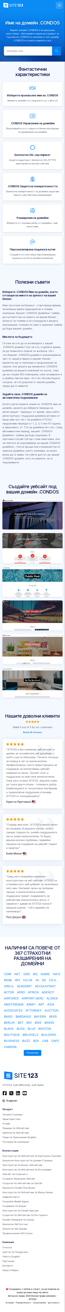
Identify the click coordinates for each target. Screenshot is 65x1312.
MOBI (8, 980)
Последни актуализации (15, 1141)
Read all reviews (32, 732)
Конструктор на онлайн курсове (20, 1210)
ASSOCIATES (13, 1010)
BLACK (9, 1029)
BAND (8, 1016)
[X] (11, 1093)
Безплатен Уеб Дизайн (14, 1228)
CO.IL (53, 980)
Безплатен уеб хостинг (15, 1224)
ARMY (30, 1004)
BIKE (38, 1022)
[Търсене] (56, 51)
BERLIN (9, 1022)
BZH (36, 1041)
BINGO (49, 1022)
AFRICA (33, 992)
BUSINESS (11, 1041)
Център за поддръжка (15, 1252)
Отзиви (6, 1123)
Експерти (7, 1265)
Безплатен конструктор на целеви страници (27, 1160)
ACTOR (9, 992)
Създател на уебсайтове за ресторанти (24, 1215)
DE (44, 980)
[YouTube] (25, 1093)
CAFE (55, 1041)
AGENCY (48, 992)
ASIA (50, 1004)
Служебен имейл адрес (15, 1201)
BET (20, 1022)
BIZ (35, 974)
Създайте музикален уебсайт (18, 1178)
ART (41, 1004)
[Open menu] (59, 5)
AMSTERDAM (13, 1004)
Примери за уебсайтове (15, 1128)
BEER (53, 1016)
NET (17, 974)
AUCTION (51, 1010)
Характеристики (11, 1119)
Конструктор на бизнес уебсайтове (22, 1165)
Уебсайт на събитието (15, 1174)
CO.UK (27, 980)
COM (7, 974)
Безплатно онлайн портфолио (18, 1187)
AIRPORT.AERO (33, 998)
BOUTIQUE (12, 1035)
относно (7, 1247)
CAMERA (10, 1047)
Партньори (8, 1261)
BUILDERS (48, 1035)
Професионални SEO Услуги (17, 1233)
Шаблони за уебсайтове (15, 1132)
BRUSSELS (30, 1035)
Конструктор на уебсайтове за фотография (26, 1169)
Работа (11, 1256)
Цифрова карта (11, 1196)
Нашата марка (10, 1270)
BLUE (31, 1029)
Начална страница (12, 1114)
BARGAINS (23, 1016)
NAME (45, 974)
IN (37, 980)
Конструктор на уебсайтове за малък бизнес (27, 1192)
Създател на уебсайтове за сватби (22, 1183)
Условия (10, 1302)
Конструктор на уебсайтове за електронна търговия (31, 1155)
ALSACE (52, 998)
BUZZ (26, 1041)
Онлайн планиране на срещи (18, 1219)
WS (17, 980)
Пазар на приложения (19, 1137)
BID (29, 1022)
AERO (21, 992)
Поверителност (23, 1302)
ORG (26, 974)
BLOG (21, 1029)
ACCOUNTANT (45, 986)
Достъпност (54, 1302)
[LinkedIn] (18, 1093)
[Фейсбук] (5, 1093)
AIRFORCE (11, 998)
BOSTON (44, 1029)
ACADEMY (24, 986)
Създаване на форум (14, 1206)
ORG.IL (9, 986)
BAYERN (40, 1016)
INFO (56, 974)
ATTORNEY (34, 1010)
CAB (45, 1041)
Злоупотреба (39, 1302)
